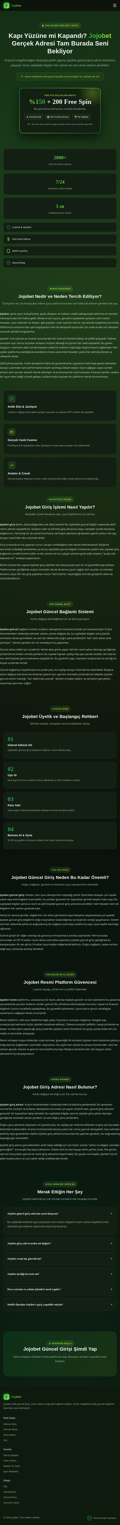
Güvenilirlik (9, 1491)
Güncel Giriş (10, 1424)
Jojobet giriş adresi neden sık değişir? (29, 1243)
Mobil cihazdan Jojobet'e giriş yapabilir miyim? (35, 1304)
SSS (5, 1440)
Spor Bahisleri (10, 1471)
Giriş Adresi (9, 1434)
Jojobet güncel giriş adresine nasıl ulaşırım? (32, 1213)
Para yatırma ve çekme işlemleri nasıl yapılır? (34, 1289)
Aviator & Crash (11, 1465)
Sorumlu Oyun (11, 1502)
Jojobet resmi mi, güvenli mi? (24, 1258)
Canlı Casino (10, 1460)
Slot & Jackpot (10, 1455)
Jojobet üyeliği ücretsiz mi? (23, 1274)
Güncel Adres (10, 1429)
